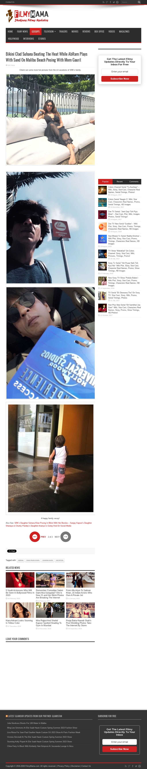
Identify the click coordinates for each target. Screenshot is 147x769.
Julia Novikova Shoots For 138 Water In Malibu (26, 723)
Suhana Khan (47, 560)
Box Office (99, 31)
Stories (42, 38)
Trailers (63, 31)
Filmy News (22, 31)
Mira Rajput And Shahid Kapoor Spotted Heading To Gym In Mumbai (48, 623)
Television (49, 31)
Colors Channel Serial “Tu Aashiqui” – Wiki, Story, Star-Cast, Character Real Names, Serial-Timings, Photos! (124, 189)
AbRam (20, 560)
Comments (134, 182)
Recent (120, 182)
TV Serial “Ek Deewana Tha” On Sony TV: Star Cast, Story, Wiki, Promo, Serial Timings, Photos (124, 295)
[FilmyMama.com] (27, 20)
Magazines (124, 31)
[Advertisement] (119, 132)
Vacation (59, 560)
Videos (112, 31)
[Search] (139, 2)
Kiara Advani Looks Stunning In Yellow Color (19, 621)
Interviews (28, 38)
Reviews (86, 31)
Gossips (35, 31)
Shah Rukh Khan (32, 560)
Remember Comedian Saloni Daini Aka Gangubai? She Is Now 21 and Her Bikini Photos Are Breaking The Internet (50, 594)
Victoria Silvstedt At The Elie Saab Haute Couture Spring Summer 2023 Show (39, 737)
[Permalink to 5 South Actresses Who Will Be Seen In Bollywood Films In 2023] (20, 587)
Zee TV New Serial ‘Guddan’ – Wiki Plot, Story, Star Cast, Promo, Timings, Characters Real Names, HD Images (124, 226)
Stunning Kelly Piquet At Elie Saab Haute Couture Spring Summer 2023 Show (39, 742)
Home (10, 31)
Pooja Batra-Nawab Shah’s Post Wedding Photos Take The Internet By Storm (78, 623)
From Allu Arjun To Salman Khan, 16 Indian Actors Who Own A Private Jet (79, 592)
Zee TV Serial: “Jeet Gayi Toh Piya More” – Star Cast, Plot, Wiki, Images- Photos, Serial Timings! (124, 214)
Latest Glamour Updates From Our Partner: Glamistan (35, 716)
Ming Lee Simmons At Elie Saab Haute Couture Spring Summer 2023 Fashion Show (42, 728)
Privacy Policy (64, 766)
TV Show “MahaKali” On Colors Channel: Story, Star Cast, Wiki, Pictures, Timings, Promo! (121, 253)
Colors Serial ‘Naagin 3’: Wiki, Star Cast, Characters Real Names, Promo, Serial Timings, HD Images (124, 202)
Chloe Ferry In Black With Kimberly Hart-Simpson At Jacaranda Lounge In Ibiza (40, 746)
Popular (105, 182)
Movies (75, 31)
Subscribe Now (120, 78)
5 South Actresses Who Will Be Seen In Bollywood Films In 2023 (20, 592)
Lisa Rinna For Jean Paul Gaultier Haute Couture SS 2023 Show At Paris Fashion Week (43, 732)
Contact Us (10, 2)
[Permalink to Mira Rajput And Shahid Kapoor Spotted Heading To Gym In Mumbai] (50, 617)
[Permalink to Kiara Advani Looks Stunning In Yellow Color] (20, 617)
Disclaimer (75, 766)
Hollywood (13, 38)
